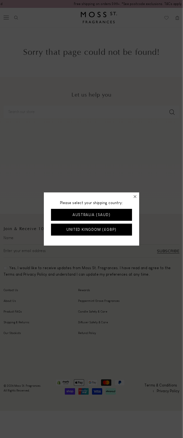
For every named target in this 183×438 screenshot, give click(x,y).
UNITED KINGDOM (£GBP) (91, 229)
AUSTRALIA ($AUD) (91, 215)
